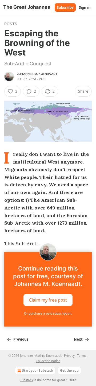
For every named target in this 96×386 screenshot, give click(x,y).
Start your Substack (37, 370)
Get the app (69, 370)
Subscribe (65, 7)
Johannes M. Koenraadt (37, 74)
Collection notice (48, 361)
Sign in (85, 7)
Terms (81, 355)
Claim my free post (48, 300)
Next (78, 339)
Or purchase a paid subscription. (48, 313)
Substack (26, 380)
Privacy (69, 355)
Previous (20, 339)
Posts (10, 24)
